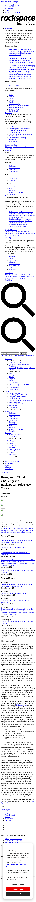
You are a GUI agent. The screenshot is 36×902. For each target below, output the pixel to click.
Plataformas (8, 113)
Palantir (11, 98)
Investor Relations (14, 265)
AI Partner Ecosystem (12, 85)
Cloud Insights (5, 472)
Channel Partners (14, 264)
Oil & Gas (12, 169)
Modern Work (13, 141)
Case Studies (21, 222)
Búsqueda (23, 353)
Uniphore (12, 100)
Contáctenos (5, 355)
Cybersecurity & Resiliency (17, 138)
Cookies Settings (18, 884)
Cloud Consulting (14, 127)
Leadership (12, 260)
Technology (12, 194)
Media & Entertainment (16, 192)
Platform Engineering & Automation (20, 134)
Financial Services (14, 168)
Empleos (7, 817)
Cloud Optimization (15, 132)
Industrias (8, 150)
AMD (11, 95)
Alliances (12, 262)
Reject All (18, 894)
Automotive (12, 190)
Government (13, 178)
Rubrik (11, 102)
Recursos (8, 196)
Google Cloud (13, 111)
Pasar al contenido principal (9, 2)
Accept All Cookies (18, 889)
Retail (10, 189)
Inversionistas (9, 818)
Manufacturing (13, 187)
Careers (11, 267)
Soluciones (8, 28)
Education (12, 180)
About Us (12, 256)
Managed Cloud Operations (17, 130)
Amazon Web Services (16, 107)
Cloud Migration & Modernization (19, 129)
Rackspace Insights (22, 214)
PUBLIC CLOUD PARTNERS (19, 105)
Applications (13, 139)
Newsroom (12, 269)
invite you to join (21, 705)
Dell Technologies (14, 104)
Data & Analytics (14, 136)
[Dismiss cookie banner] (29, 847)
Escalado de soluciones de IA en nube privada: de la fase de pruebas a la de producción (17, 541)
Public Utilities (13, 171)
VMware (11, 96)
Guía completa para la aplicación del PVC (14, 547)
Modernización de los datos (13, 840)
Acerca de (8, 813)
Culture (11, 258)
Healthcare (12, 166)
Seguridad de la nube (11, 842)
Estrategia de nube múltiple (13, 839)
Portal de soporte (10, 815)
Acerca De (8, 239)
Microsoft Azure (14, 109)
